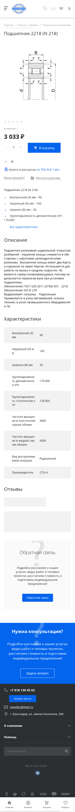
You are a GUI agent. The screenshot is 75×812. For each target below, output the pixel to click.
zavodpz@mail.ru (21, 707)
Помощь (10, 737)
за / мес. (48, 169)
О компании (13, 726)
